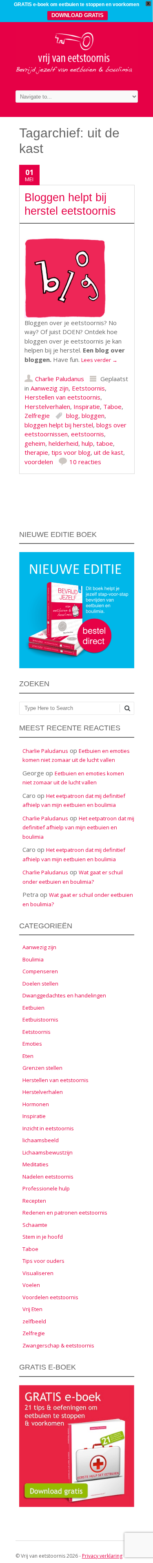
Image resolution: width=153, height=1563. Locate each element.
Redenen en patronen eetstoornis (64, 1212)
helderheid (63, 443)
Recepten (34, 1200)
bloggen (93, 415)
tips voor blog (71, 452)
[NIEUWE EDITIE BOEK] (76, 666)
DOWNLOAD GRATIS (77, 15)
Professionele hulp (46, 1188)
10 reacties (85, 462)
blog (72, 415)
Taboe (112, 406)
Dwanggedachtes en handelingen (64, 995)
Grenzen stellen (42, 1067)
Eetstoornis (88, 388)
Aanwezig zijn (50, 388)
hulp (87, 443)
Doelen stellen (40, 983)
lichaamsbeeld (40, 1140)
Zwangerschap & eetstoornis (58, 1345)
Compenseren (40, 971)
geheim (34, 443)
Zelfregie (37, 415)
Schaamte (34, 1224)
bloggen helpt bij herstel (58, 425)
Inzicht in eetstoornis (48, 1128)
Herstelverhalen (47, 406)
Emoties (32, 1043)
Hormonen (35, 1104)
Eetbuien (33, 1007)
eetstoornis (87, 434)
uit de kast (108, 452)
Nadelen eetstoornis (47, 1176)
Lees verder (99, 360)
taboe (104, 443)
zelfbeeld (34, 1321)
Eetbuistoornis (40, 1019)
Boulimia (33, 959)
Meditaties (35, 1164)
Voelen (31, 1285)
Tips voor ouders (43, 1260)
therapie (36, 452)
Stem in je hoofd (42, 1236)
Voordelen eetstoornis (50, 1297)
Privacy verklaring (102, 1555)
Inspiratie (86, 406)
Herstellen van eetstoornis (62, 397)
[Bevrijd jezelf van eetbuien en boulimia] (77, 73)
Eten (27, 1056)
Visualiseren (37, 1273)
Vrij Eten (32, 1309)
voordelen (38, 462)
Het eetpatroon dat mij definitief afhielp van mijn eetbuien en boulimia (78, 827)
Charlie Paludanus (59, 379)
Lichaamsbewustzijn (47, 1152)
